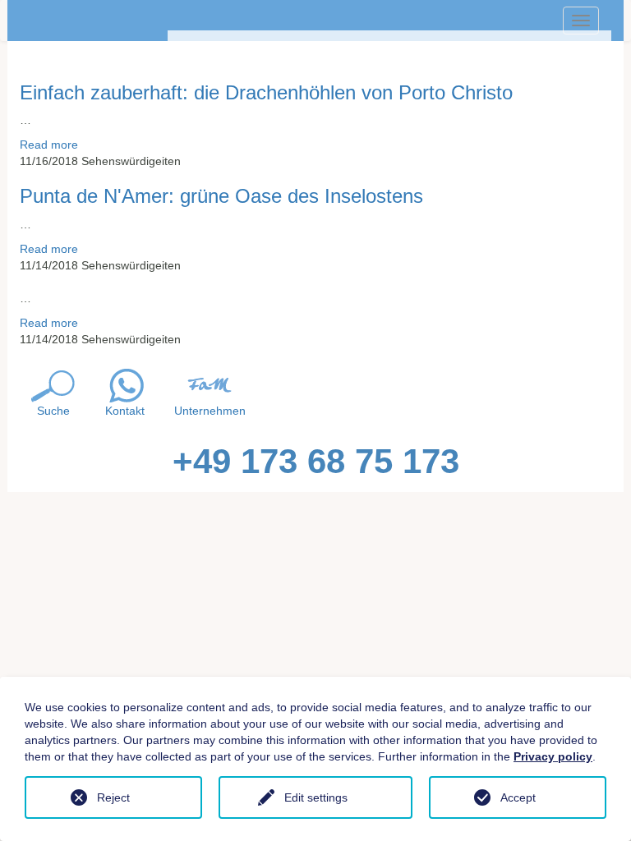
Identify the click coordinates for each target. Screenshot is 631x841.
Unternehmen (210, 410)
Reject (113, 797)
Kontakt (125, 410)
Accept (518, 797)
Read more (49, 144)
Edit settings (316, 797)
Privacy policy (553, 756)
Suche (53, 410)
